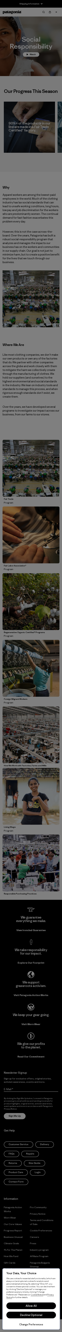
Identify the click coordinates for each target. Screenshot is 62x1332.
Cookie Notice (37, 1294)
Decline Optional (31, 1315)
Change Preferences (31, 1324)
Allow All (31, 1306)
